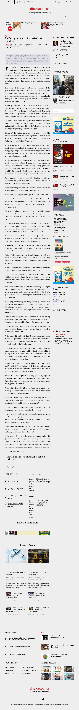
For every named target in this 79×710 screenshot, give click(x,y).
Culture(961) (9, 670)
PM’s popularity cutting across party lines (37, 595)
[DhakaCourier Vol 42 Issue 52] (69, 679)
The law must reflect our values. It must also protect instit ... (67, 44)
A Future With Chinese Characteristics (14, 595)
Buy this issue (66, 262)
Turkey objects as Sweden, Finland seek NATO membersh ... (42, 503)
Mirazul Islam (10, 577)
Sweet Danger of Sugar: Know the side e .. (62, 646)
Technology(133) (27, 667)
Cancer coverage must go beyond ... (16, 573)
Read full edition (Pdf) (61, 256)
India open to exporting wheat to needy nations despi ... (43, 480)
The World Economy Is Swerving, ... (37, 573)
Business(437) (10, 667)
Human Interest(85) (28, 673)
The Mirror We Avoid (64, 98)
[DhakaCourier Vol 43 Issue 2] (46, 679)
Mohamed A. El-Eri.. (35, 577)
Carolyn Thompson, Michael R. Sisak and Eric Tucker (26, 458)
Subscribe (58, 262)
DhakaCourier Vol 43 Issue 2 (67, 177)
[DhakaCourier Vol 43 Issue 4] (57, 671)
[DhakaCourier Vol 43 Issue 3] (69, 671)
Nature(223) (9, 673)
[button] (68, 16)
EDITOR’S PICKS (60, 50)
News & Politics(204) (29, 670)
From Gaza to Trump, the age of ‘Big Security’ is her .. (15, 609)
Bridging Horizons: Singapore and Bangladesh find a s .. (38, 609)
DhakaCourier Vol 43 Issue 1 (67, 186)
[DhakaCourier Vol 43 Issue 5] (46, 671)
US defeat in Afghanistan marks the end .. (60, 655)
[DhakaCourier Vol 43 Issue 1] (57, 679)
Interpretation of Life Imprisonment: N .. (59, 637)
